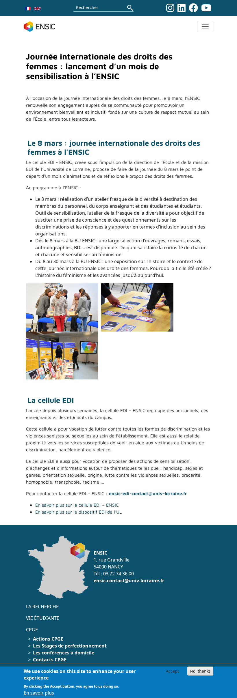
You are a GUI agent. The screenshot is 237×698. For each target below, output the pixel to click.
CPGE (32, 629)
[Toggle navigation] (205, 26)
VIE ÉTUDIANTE (42, 618)
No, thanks (200, 671)
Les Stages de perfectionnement (70, 646)
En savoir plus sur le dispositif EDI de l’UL (78, 511)
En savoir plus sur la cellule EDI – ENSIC (77, 505)
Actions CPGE (48, 639)
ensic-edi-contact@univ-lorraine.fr (148, 493)
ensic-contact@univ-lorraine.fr (129, 580)
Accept (172, 671)
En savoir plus (39, 693)
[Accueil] (42, 26)
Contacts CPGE (49, 659)
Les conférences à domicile (63, 653)
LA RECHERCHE (42, 606)
